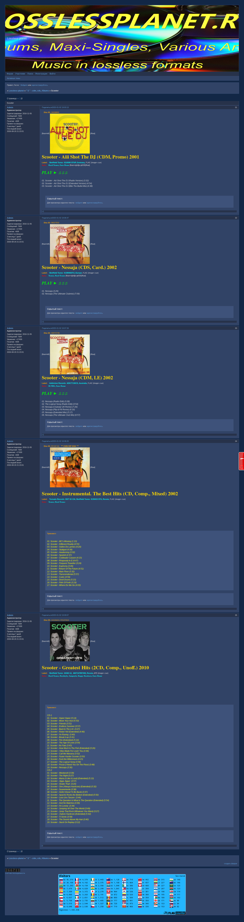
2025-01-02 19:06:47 (60, 218)
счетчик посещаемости (15, 873)
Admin (10, 107)
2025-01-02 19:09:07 (60, 615)
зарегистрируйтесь (40, 85)
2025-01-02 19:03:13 (60, 107)
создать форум (230, 864)
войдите (79, 203)
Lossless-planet (16, 91)
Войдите (24, 85)
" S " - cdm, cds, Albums (37, 91)
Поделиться (47, 107)
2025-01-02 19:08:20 (60, 441)
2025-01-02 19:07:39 (60, 328)
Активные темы (13, 78)
